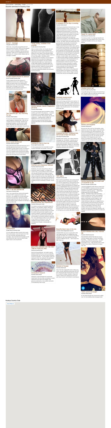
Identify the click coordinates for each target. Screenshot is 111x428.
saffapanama (10, 228)
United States (18, 4)
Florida (23, 4)
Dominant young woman (64, 97)
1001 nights (60, 176)
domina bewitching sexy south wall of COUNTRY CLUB (92, 182)
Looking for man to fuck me (40, 143)
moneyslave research (38, 273)
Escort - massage (12, 43)
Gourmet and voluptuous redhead (42, 165)
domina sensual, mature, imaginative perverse (43, 106)
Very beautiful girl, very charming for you (17, 114)
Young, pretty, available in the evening (40, 44)
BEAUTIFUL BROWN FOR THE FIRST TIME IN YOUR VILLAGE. (42, 247)
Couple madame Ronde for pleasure (17, 76)
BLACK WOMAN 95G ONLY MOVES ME (92, 232)
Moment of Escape (62, 266)
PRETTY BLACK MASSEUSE (15, 189)
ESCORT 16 (8, 1)
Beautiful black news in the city (66, 229)
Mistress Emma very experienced (42, 202)
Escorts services (9, 4)
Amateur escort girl (87, 88)
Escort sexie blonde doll (14, 142)
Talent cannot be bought (89, 292)
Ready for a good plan (88, 34)
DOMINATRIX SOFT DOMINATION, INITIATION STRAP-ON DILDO (67, 134)
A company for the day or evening (67, 23)
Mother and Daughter (88, 124)
